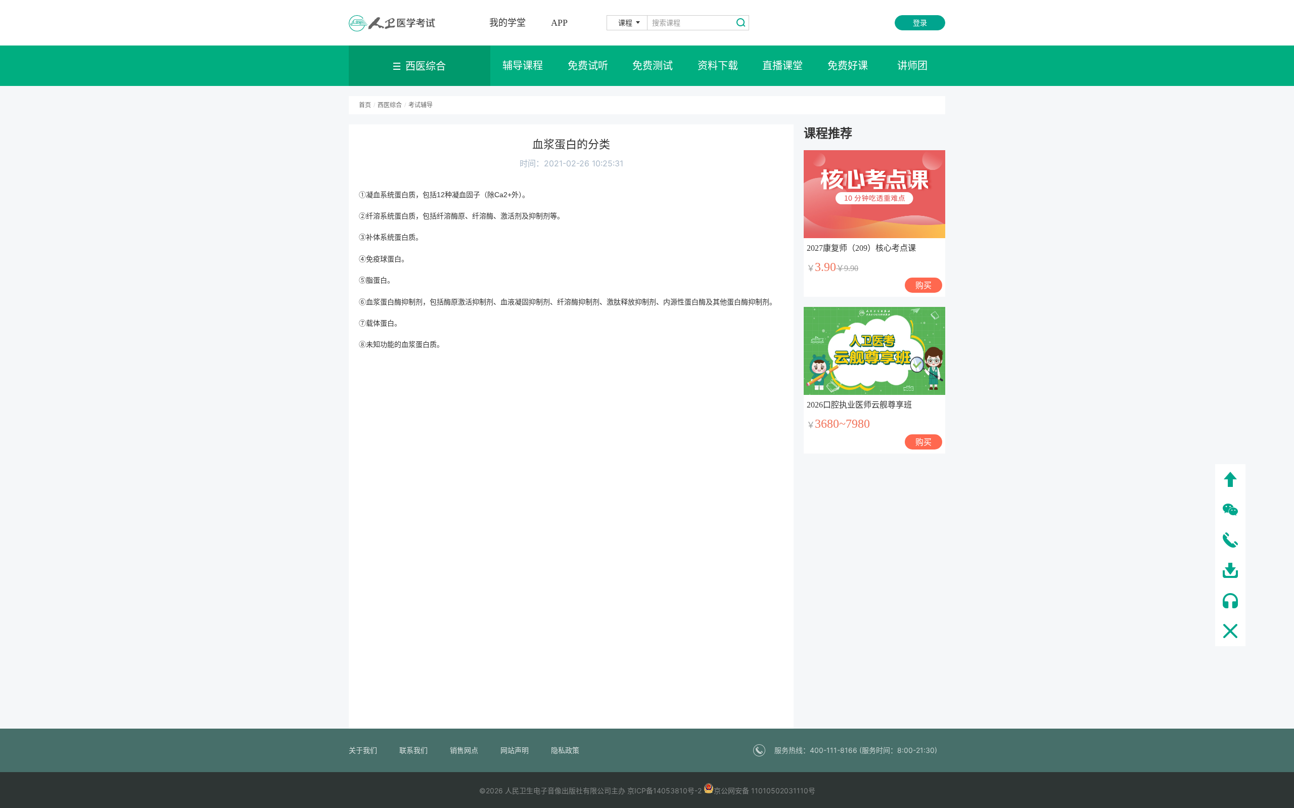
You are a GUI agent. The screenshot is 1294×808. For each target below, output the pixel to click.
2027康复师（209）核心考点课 (861, 248)
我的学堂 (507, 23)
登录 (920, 22)
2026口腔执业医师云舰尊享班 (859, 404)
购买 (923, 285)
